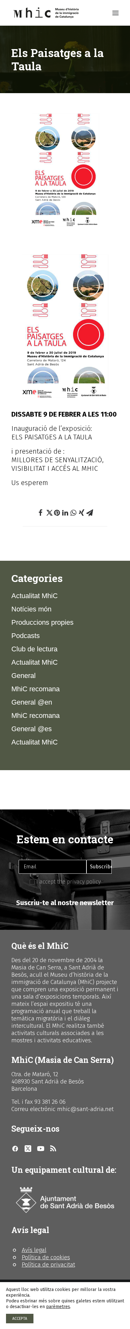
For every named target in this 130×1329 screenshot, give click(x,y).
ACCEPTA (19, 1318)
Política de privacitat (48, 1264)
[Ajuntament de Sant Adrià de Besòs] (65, 1200)
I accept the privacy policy (68, 881)
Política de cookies (46, 1257)
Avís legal (34, 1250)
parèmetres (58, 1306)
